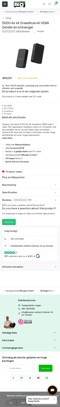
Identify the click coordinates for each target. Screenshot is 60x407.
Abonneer (45, 368)
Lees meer (7, 138)
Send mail (9, 222)
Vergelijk (40, 31)
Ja (10, 403)
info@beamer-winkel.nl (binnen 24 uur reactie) (31, 245)
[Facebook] (13, 377)
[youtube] (38, 377)
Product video (14, 171)
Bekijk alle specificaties (14, 117)
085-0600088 (17, 239)
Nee (23, 403)
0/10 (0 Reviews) (23, 31)
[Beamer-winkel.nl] (19, 4)
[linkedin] (46, 377)
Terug (8, 18)
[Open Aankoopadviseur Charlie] (52, 390)
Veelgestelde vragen (31, 305)
